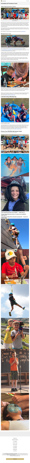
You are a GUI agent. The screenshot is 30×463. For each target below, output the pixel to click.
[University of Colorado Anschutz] (3, 1)
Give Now (15, 450)
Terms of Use (15, 444)
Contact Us (15, 438)
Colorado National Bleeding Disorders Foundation (15, 48)
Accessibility (15, 446)
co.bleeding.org (23, 31)
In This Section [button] (14, 20)
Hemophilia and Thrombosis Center (9, 3)
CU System (15, 441)
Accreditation (15, 447)
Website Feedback (15, 439)
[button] (28, 135)
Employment (15, 449)
